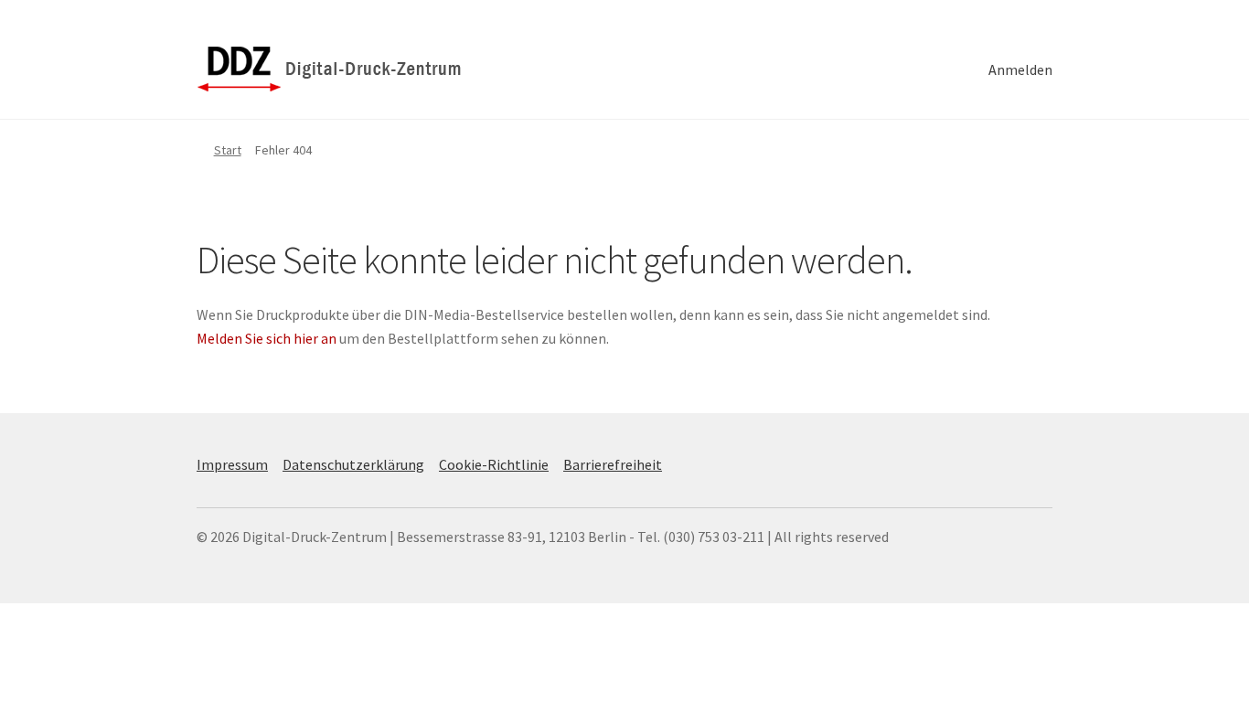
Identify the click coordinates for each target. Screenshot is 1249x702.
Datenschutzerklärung (353, 464)
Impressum (232, 464)
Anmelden (1020, 69)
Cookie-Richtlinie (494, 464)
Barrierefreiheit (612, 464)
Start (227, 150)
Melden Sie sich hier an (266, 338)
